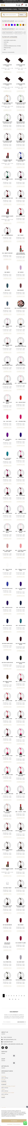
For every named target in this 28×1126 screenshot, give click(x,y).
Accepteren (14, 1121)
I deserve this (7, 72)
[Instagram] (6, 1047)
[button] (26, 5)
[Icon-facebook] (2, 1047)
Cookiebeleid (9, 1124)
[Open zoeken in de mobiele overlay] (17, 5)
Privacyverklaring (16, 1124)
